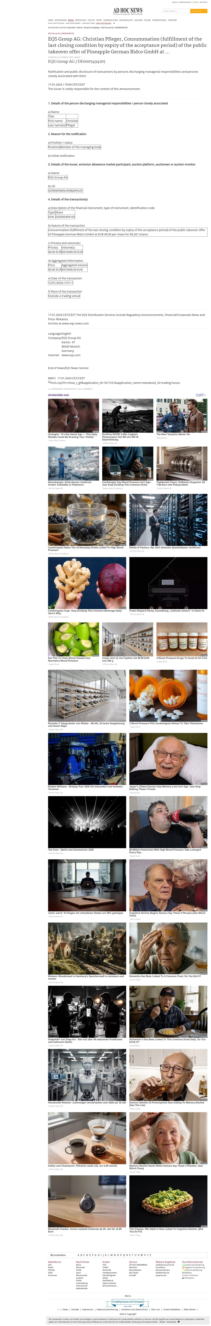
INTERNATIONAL (159, 20)
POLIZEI (147, 20)
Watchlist (133, 1267)
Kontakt (132, 1275)
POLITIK (91, 20)
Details (162, 1322)
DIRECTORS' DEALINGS (103, 23)
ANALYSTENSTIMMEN (73, 23)
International (81, 1285)
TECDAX (51, 1270)
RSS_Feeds (133, 1272)
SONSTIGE (172, 20)
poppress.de (161, 1275)
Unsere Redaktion (171, 1309)
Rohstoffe (107, 1270)
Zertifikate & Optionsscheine (109, 1281)
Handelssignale (109, 1275)
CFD (104, 1265)
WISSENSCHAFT (126, 20)
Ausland (79, 1278)
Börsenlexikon (58, 1255)
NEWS (50, 20)
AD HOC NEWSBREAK (138, 1265)
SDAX (50, 1272)
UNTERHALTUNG (110, 20)
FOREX (105, 1267)
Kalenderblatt (82, 1288)
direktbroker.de (162, 1272)
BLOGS (174, 2)
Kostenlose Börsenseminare (163, 1268)
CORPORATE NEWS (88, 23)
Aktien (105, 1278)
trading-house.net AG (165, 1265)
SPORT (99, 20)
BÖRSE (71, 20)
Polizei (79, 1280)
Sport (78, 1272)
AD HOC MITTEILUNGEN (56, 23)
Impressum (87, 1309)
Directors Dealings (91, 27)
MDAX (50, 1267)
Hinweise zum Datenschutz (134, 1309)
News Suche (197, 11)
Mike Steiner (190, 1309)
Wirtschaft (80, 1267)
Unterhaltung (82, 1283)
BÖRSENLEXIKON (185, 2)
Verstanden (171, 1322)
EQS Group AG (54, 34)
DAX (50, 1265)
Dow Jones (52, 1275)
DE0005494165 (67, 34)
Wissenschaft (81, 1275)
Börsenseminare (110, 1285)
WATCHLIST (203, 2)
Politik (78, 1270)
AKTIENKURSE (61, 20)
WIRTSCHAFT (80, 20)
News (65, 1309)
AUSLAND (138, 20)
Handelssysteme (110, 1272)
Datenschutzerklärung (107, 1309)
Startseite (71, 27)
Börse (79, 27)
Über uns (155, 1309)
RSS (195, 2)
